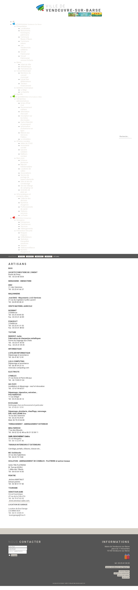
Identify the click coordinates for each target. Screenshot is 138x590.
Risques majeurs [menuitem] (24, 234)
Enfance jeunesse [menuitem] (24, 161)
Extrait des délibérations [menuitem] (26, 80)
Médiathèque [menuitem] (26, 67)
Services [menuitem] (24, 226)
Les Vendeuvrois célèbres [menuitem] (26, 47)
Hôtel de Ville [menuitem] (26, 64)
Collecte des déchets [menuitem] (26, 199)
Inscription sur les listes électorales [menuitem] (26, 118)
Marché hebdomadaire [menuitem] (26, 165)
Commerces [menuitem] (26, 224)
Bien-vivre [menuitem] (20, 158)
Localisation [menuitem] (25, 28)
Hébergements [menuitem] (27, 228)
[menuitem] (13, 22)
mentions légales (124, 571)
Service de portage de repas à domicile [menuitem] (27, 177)
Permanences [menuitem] (26, 69)
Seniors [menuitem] (24, 245)
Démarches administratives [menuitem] (22, 100)
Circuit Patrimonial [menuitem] (25, 53)
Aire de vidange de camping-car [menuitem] (27, 187)
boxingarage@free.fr (17, 515)
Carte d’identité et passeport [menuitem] (27, 123)
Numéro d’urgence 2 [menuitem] (25, 251)
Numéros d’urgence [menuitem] (24, 204)
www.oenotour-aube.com (19, 501)
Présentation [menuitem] (21, 26)
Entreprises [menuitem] (25, 222)
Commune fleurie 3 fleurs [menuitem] (26, 38)
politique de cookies (123, 575)
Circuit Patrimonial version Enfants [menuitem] (27, 58)
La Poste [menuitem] (24, 215)
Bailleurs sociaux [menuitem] (24, 155)
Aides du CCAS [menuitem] (27, 143)
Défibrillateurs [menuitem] (26, 237)
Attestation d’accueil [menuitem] (25, 113)
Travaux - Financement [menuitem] (26, 84)
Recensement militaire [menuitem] (26, 108)
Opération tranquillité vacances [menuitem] (25, 241)
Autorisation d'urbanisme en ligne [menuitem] (27, 128)
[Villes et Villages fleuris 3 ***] (97, 16)
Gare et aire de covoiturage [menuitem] (26, 182)
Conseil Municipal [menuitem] (23, 71)
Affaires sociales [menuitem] (23, 141)
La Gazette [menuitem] (25, 92)
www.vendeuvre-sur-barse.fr (117, 567)
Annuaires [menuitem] (20, 220)
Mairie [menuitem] (18, 62)
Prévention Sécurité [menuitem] (24, 231)
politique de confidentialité (121, 573)
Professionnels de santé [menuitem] (27, 208)
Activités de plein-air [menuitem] (25, 191)
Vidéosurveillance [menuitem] (28, 248)
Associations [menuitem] (26, 173)
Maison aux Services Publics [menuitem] (25, 135)
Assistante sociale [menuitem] (25, 146)
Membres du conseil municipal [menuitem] (26, 75)
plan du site (126, 577)
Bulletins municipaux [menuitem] (24, 88)
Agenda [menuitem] (19, 94)
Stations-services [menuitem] (24, 212)
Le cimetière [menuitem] (26, 139)
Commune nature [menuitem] (25, 42)
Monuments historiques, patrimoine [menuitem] (25, 33)
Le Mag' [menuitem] (24, 90)
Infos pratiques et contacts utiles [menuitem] (23, 195)
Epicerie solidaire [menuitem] (24, 151)
